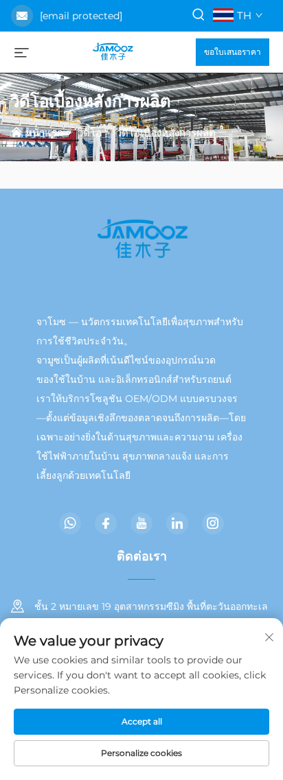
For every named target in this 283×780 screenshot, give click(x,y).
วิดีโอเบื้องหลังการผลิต (166, 132)
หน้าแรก (44, 132)
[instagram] (213, 523)
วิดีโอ (90, 132)
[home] (112, 51)
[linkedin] (177, 523)
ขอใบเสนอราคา (232, 52)
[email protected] (81, 16)
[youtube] (141, 523)
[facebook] (106, 523)
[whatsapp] (70, 523)
